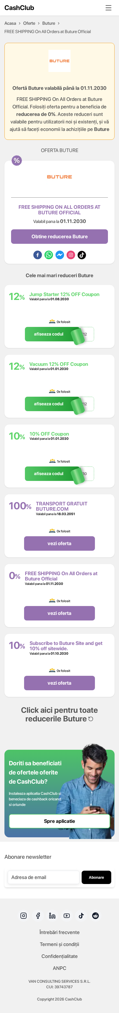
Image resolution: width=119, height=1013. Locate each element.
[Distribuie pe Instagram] (70, 254)
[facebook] (37, 254)
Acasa (10, 23)
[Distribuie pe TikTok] (81, 254)
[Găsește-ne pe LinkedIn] (52, 916)
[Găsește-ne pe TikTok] (81, 916)
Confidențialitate (60, 956)
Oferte (29, 23)
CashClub (19, 8)
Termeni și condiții (59, 944)
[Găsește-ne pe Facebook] (38, 916)
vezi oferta (59, 543)
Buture (48, 23)
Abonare (96, 877)
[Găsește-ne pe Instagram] (23, 916)
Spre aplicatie (59, 821)
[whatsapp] (48, 254)
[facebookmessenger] (59, 254)
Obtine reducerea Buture (60, 236)
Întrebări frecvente (60, 932)
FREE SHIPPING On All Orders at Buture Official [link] (47, 31)
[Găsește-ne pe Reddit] (95, 916)
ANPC (59, 968)
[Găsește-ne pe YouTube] (67, 916)
